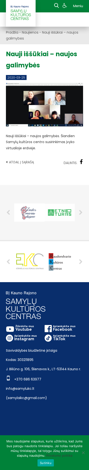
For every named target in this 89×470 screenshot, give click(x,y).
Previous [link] (8, 212)
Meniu (78, 6)
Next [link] (80, 212)
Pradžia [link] (12, 32)
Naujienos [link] (30, 32)
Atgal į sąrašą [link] (20, 162)
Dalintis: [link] (70, 162)
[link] (65, 6)
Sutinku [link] (46, 463)
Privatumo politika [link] (59, 455)
